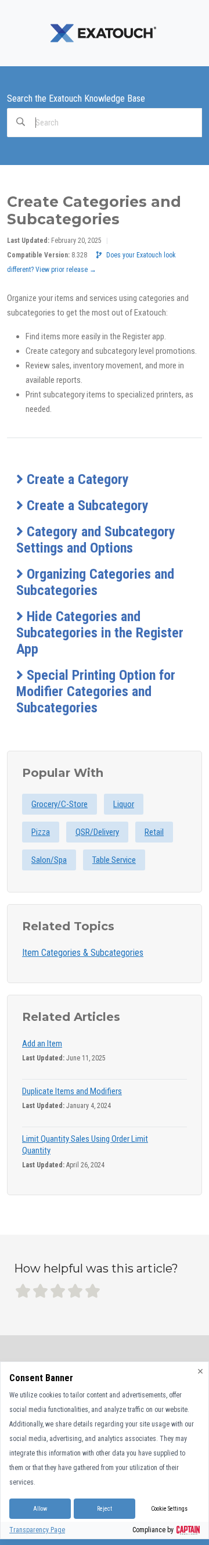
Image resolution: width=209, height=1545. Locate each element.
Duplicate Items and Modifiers (72, 1091)
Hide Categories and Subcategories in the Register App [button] (99, 632)
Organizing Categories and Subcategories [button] (95, 582)
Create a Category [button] (76, 479)
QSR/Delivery (97, 832)
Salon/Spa (49, 860)
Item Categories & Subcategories (82, 952)
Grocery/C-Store (59, 804)
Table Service (114, 860)
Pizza (40, 832)
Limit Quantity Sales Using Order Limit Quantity (85, 1145)
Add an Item (42, 1043)
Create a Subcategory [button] (86, 505)
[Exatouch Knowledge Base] (104, 32)
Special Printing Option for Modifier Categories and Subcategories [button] (95, 691)
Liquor (123, 804)
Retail (154, 832)
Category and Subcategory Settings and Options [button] (95, 540)
